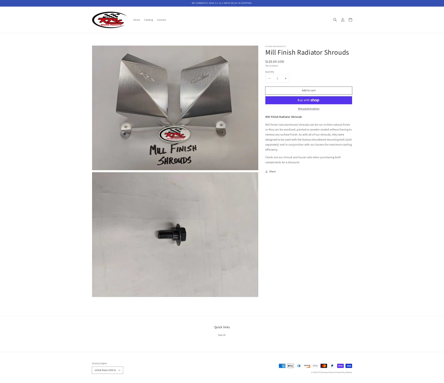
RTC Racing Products (326, 372)
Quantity (269, 71)
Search (222, 335)
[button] (335, 20)
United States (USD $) (105, 370)
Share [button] (272, 171)
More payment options (308, 108)
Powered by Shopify (343, 372)
